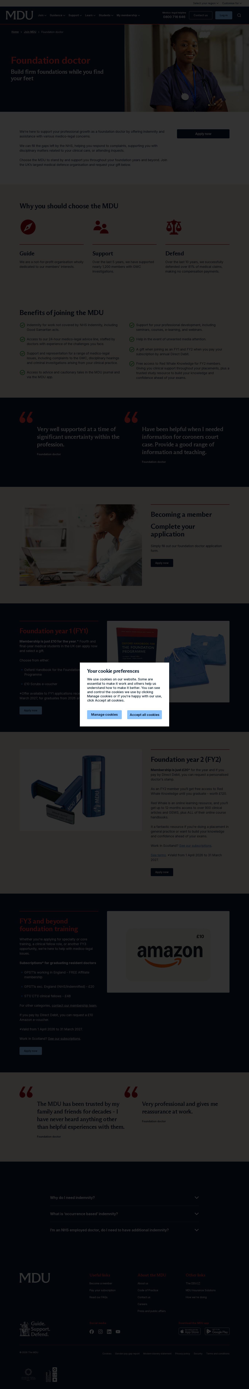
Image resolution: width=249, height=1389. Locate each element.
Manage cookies (104, 714)
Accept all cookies (144, 715)
